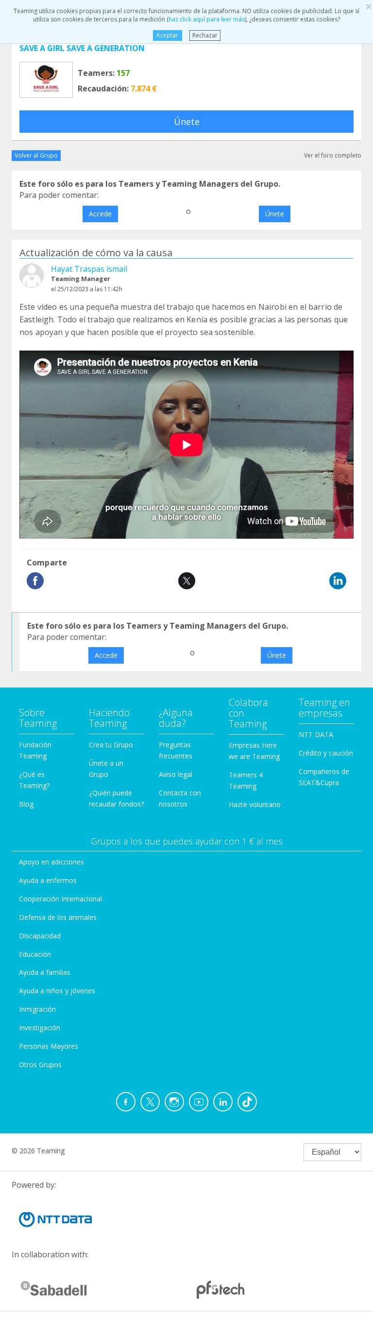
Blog (26, 804)
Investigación (39, 1027)
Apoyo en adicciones (51, 861)
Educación (35, 954)
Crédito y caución (326, 752)
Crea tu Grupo (111, 744)
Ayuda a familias (44, 972)
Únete (187, 121)
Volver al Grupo (36, 155)
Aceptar (167, 35)
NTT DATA (316, 734)
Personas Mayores (48, 1046)
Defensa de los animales (58, 917)
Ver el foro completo (332, 155)
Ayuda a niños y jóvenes (57, 990)
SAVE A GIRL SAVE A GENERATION (82, 48)
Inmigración (37, 1009)
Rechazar (205, 35)
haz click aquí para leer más (207, 19)
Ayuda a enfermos (48, 880)
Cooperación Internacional (60, 898)
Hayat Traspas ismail (89, 269)
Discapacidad (40, 935)
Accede (100, 213)
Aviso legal (175, 774)
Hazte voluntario (255, 804)
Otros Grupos (40, 1064)
